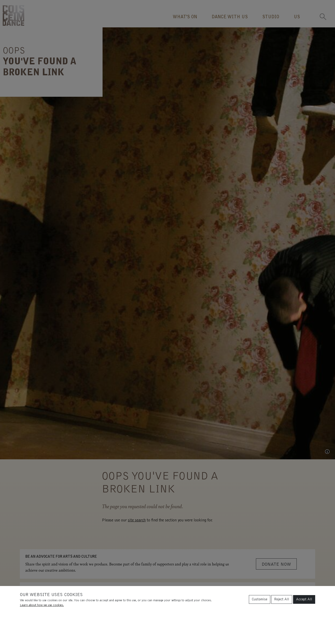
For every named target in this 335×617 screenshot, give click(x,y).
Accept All (304, 599)
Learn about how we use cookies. (42, 605)
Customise (259, 599)
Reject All (281, 599)
